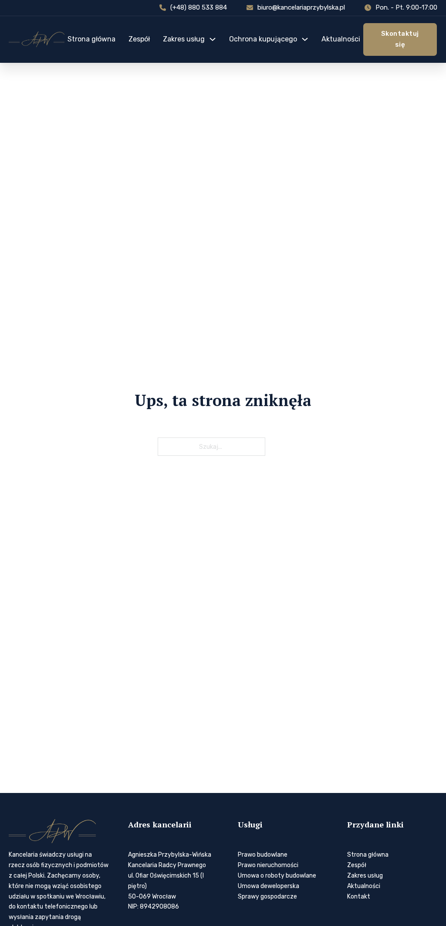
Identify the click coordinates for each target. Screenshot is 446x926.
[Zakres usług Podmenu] (212, 39)
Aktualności (340, 39)
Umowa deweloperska (268, 886)
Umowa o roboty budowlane (277, 875)
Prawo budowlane (262, 854)
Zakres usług (184, 39)
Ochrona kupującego (263, 39)
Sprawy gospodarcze (267, 896)
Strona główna (91, 39)
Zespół (139, 39)
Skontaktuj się (400, 39)
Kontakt (358, 896)
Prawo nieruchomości (268, 865)
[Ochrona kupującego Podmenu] (304, 39)
